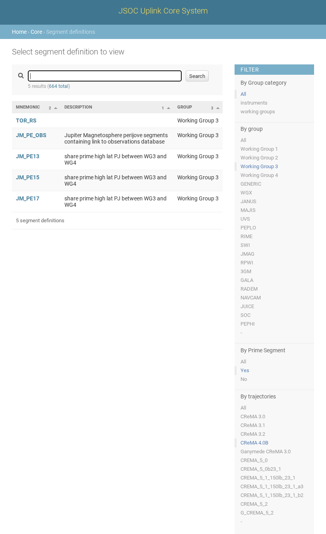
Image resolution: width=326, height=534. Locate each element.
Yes (245, 370)
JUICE (247, 306)
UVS (245, 219)
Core (36, 32)
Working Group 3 (259, 166)
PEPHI (248, 324)
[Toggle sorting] (55, 108)
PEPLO (248, 228)
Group (184, 107)
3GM (246, 271)
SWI (245, 245)
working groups (258, 112)
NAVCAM (251, 298)
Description (78, 107)
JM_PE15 (27, 177)
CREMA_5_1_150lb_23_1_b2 (272, 495)
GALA (247, 280)
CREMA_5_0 (254, 460)
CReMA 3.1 (253, 425)
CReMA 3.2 (253, 434)
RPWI (247, 263)
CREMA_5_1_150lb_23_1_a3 (272, 486)
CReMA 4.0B (254, 443)
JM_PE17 (27, 198)
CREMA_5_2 (254, 504)
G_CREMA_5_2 (257, 513)
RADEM (249, 289)
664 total (58, 86)
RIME (246, 236)
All (243, 94)
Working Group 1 (259, 149)
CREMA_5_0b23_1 (261, 469)
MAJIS (248, 210)
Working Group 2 (259, 158)
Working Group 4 (259, 175)
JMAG (247, 254)
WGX (246, 193)
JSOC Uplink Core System (163, 11)
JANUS (248, 201)
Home (19, 32)
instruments (254, 103)
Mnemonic (28, 107)
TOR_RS (26, 120)
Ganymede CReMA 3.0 (266, 451)
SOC (245, 315)
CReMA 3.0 (253, 416)
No (244, 379)
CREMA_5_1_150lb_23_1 (268, 478)
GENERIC (251, 184)
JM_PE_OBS (31, 135)
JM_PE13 (27, 156)
